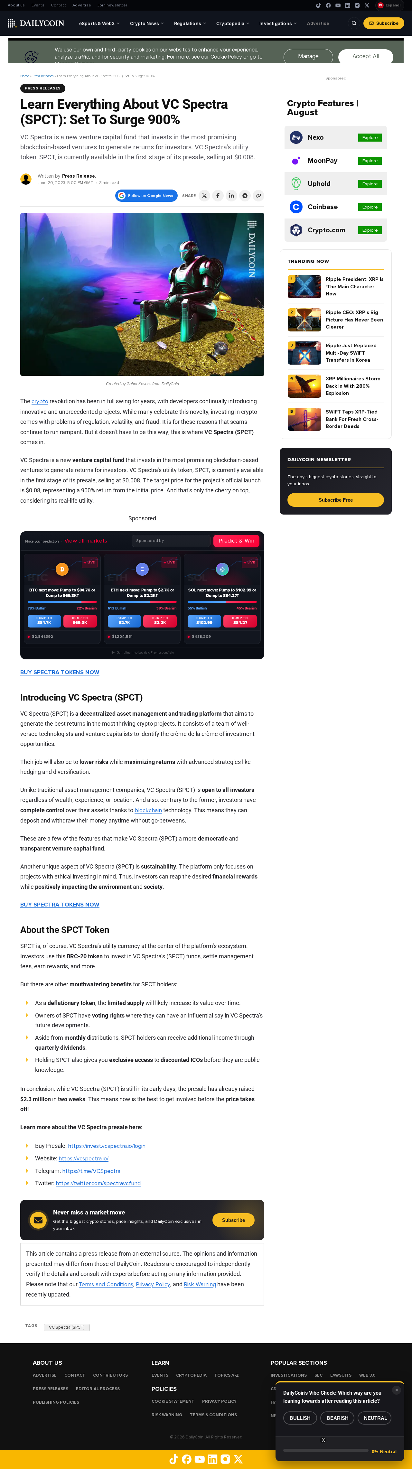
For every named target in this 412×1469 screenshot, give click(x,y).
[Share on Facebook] (218, 195)
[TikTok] (318, 5)
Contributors (110, 1375)
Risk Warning (200, 1284)
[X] (367, 5)
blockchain (148, 810)
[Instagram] (357, 5)
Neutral (375, 1418)
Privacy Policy (153, 1284)
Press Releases (43, 76)
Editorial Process (98, 1388)
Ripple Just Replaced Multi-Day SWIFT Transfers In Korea (351, 353)
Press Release (78, 176)
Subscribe (387, 23)
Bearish (338, 1418)
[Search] (354, 23)
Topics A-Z (226, 1375)
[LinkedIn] (347, 5)
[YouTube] (338, 5)
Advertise (81, 5)
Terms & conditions (213, 1415)
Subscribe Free (336, 500)
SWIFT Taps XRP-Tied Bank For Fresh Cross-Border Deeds (352, 419)
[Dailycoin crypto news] (36, 23)
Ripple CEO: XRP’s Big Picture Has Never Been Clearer (354, 320)
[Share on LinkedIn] (231, 195)
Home (24, 76)
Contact (58, 5)
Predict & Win (236, 540)
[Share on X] (204, 195)
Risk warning (167, 1415)
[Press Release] (26, 178)
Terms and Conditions (106, 1284)
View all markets (86, 540)
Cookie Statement (173, 1401)
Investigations (289, 1375)
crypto (40, 401)
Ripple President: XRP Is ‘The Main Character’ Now (355, 286)
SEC (318, 1375)
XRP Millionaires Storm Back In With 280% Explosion (353, 386)
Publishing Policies (56, 1402)
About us (16, 5)
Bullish (300, 1418)
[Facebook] (328, 5)
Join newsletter (112, 5)
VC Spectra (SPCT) (66, 1327)
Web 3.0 (367, 1375)
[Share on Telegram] (245, 195)
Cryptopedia (191, 1375)
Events (38, 5)
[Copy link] (258, 195)
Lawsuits (340, 1375)
